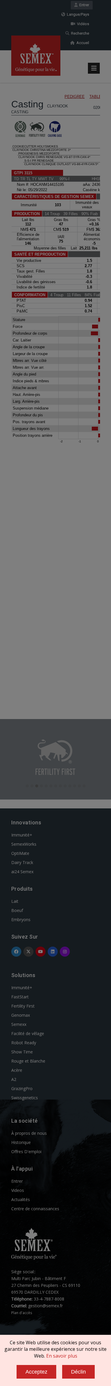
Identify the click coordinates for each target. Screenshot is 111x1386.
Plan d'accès (21, 1312)
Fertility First (23, 1006)
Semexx (18, 1024)
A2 (13, 1079)
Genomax (20, 1015)
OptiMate (20, 853)
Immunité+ (21, 835)
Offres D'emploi (26, 1151)
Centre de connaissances (35, 1208)
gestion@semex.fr (45, 1305)
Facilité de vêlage (27, 1033)
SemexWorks (23, 844)
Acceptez (36, 1372)
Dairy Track (22, 862)
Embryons (20, 919)
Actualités (20, 1199)
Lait (14, 901)
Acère (16, 1070)
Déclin (78, 1372)
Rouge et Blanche (28, 1061)
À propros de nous (29, 1133)
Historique (21, 1142)
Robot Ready (23, 1042)
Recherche (79, 33)
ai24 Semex (22, 871)
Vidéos (82, 24)
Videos (17, 1190)
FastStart (20, 997)
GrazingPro (22, 1088)
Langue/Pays (77, 14)
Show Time (22, 1052)
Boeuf (17, 910)
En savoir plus (61, 1356)
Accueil (82, 43)
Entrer (83, 5)
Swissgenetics (24, 1097)
